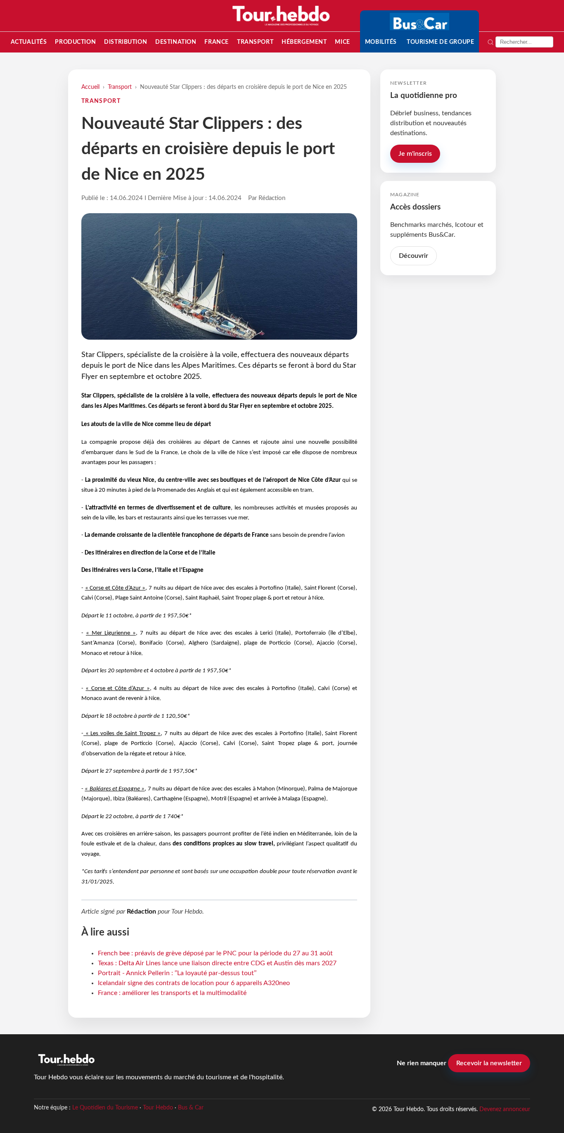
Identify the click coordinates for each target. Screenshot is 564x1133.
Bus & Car (191, 1108)
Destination (175, 42)
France (216, 42)
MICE (342, 42)
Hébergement (304, 42)
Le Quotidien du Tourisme (105, 1108)
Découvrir (413, 255)
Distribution (125, 42)
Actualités (29, 42)
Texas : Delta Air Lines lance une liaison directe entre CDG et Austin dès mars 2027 (217, 963)
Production (75, 42)
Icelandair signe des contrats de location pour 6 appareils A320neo (194, 983)
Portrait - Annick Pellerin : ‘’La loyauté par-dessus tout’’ (177, 973)
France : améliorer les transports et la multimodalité (172, 993)
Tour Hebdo (158, 1108)
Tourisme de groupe (440, 42)
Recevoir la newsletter (489, 1063)
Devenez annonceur (504, 1109)
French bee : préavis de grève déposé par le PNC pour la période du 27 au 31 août (215, 953)
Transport (255, 42)
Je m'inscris (415, 153)
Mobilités (381, 42)
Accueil (90, 87)
